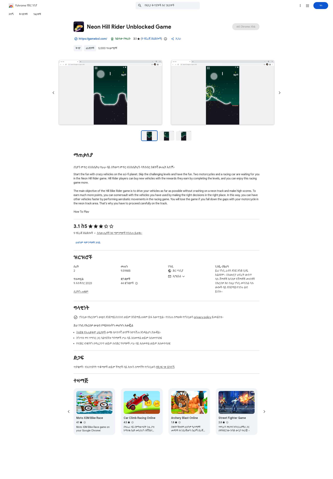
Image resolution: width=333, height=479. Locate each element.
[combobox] (172, 5)
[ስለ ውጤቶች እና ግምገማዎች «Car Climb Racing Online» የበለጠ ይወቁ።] (132, 422)
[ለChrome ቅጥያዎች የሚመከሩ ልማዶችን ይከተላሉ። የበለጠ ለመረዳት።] (112, 39)
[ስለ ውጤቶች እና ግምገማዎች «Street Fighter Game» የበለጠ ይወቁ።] (227, 422)
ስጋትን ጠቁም (81, 292)
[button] (307, 5)
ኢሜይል (177, 276)
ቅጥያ (78, 48)
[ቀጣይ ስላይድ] (279, 92)
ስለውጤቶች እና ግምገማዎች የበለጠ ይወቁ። (119, 233)
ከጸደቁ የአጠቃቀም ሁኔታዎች (91, 332)
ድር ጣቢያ (178, 271)
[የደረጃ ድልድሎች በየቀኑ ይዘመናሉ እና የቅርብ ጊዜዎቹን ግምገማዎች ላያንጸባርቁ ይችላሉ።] (165, 38)
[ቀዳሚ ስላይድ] (53, 92)
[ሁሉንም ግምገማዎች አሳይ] (88, 242)
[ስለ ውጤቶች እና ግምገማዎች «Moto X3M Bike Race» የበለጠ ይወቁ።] (84, 422)
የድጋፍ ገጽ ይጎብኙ (165, 367)
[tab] (11, 14)
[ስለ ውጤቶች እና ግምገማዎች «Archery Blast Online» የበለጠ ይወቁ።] (179, 422)
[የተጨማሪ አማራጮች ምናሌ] (300, 5)
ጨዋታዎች (90, 48)
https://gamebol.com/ (93, 39)
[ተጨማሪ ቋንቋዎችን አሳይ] (136, 283)
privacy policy (202, 317)
